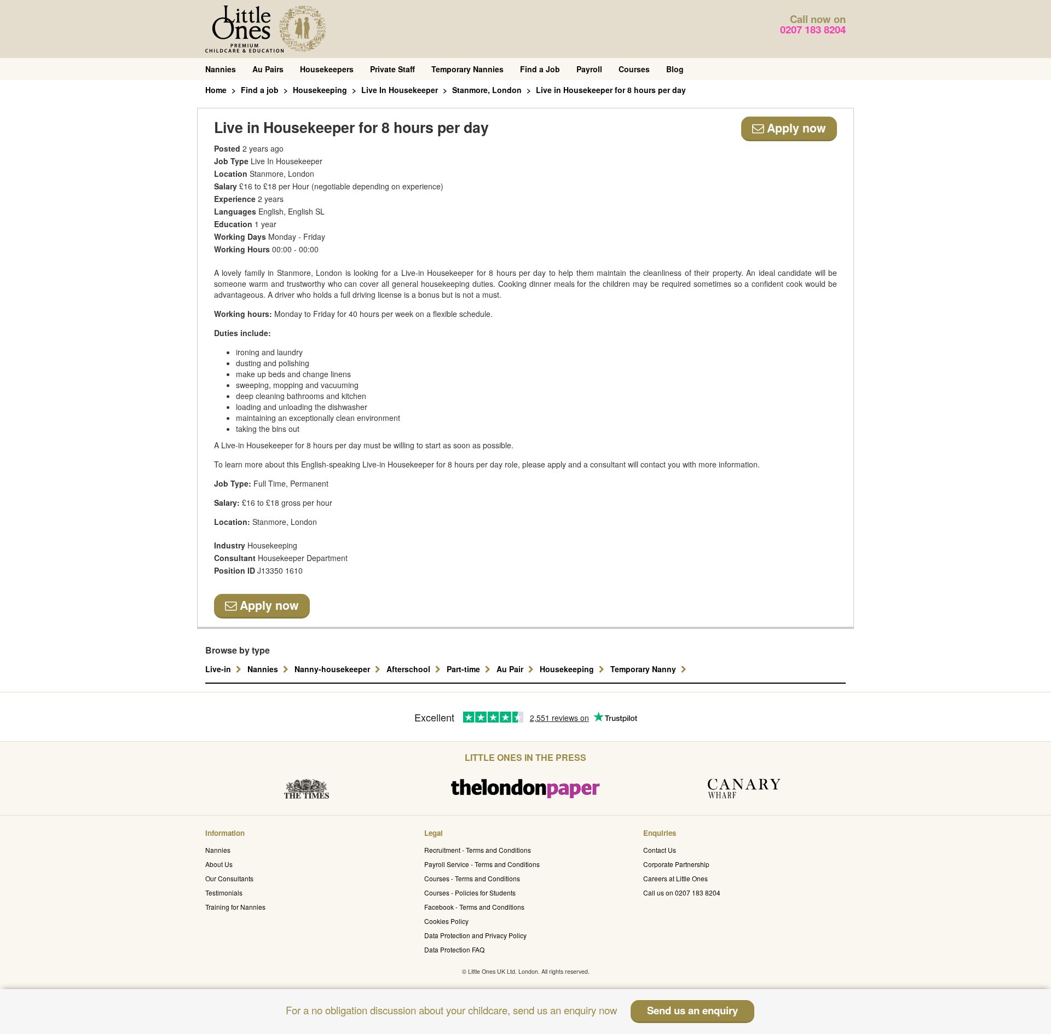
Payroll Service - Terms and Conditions (482, 864)
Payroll (589, 68)
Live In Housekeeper (399, 89)
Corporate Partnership (676, 864)
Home (216, 89)
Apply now (795, 127)
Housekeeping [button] (568, 668)
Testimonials (223, 892)
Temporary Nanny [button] (644, 668)
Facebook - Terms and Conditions (474, 906)
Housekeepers (327, 68)
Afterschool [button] (409, 668)
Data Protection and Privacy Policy (475, 935)
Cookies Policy (446, 921)
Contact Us (659, 849)
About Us (219, 864)
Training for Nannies (235, 906)
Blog (675, 68)
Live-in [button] (219, 668)
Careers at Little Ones (675, 878)
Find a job (260, 89)
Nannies (220, 68)
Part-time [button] (464, 668)
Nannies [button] (263, 668)
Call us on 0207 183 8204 (681, 892)
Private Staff (392, 68)
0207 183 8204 (813, 29)
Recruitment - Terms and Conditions (477, 849)
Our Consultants (229, 878)
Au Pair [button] (511, 668)
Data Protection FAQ (454, 949)
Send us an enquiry (692, 1010)
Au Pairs (268, 68)
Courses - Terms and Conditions (472, 878)
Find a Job (540, 68)
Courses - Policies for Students (470, 892)
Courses (634, 68)
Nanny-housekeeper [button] (333, 668)
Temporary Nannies (467, 68)
